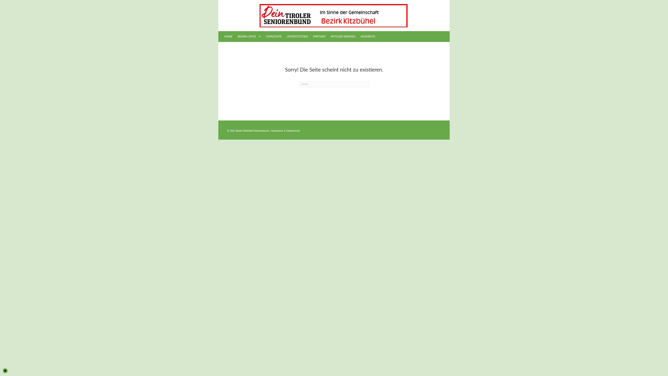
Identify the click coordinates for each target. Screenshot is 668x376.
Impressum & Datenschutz (285, 131)
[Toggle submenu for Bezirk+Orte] (259, 36)
